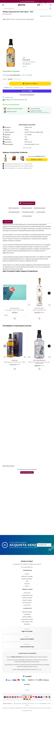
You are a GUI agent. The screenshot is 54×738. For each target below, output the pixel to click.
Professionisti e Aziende (27, 619)
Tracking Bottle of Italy (27, 595)
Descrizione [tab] (7, 221)
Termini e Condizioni (27, 600)
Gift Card (27, 586)
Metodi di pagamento (27, 578)
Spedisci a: (5, 79)
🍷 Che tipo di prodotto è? (26, 208)
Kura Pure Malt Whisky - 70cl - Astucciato (14, 168)
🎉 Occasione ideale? (27, 216)
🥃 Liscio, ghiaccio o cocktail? (28, 212)
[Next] (49, 293)
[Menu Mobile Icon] (3, 5)
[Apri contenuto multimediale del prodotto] (11, 53)
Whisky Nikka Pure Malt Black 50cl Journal (14, 166)
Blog (27, 581)
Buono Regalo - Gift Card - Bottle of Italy (14, 310)
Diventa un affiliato (27, 616)
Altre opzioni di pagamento (27, 94)
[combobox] (25, 8)
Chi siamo (27, 574)
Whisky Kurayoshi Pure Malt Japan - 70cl (14, 163)
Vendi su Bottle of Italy (27, 621)
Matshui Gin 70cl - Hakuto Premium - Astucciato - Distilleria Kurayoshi (39, 363)
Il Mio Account (27, 592)
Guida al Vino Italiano (27, 612)
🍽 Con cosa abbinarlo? (14, 208)
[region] (11, 53)
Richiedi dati (27, 624)
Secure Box (27, 583)
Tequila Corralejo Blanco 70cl (39, 310)
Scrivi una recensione (27, 472)
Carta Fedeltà (27, 614)
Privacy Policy (27, 605)
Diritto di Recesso (27, 602)
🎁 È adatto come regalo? (39, 208)
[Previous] (4, 293)
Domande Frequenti (27, 597)
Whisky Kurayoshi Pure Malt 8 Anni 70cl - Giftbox (14, 362)
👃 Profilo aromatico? (40, 212)
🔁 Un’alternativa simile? (14, 212)
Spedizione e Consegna (27, 576)
